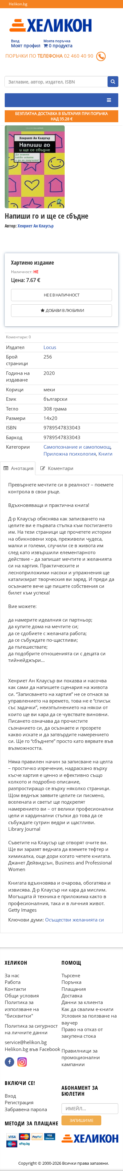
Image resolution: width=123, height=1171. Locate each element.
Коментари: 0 (18, 337)
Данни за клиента (82, 1002)
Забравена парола (26, 1109)
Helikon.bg (18, 4)
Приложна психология (70, 454)
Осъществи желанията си (74, 920)
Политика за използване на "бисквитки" (22, 1009)
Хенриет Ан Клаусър (36, 226)
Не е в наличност (61, 295)
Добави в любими (65, 310)
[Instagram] (22, 1062)
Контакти (15, 989)
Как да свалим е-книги (88, 1009)
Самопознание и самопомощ (77, 447)
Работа (12, 982)
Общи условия (22, 995)
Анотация (21, 468)
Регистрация (19, 1102)
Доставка (72, 995)
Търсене (71, 975)
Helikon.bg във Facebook (32, 1049)
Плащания (74, 989)
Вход (10, 1096)
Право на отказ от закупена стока (82, 1032)
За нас (12, 975)
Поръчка (71, 982)
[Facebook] (9, 1062)
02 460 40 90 (78, 56)
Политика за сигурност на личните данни (31, 1029)
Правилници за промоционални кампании (81, 1057)
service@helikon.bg (26, 1042)
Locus (50, 347)
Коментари (60, 468)
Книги (105, 454)
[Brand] (50, 19)
